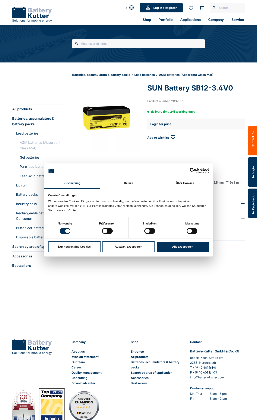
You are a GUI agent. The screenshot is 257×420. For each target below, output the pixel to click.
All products (22, 109)
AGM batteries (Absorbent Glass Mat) (40, 145)
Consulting (79, 378)
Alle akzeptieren (182, 246)
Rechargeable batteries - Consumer (35, 216)
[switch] (107, 231)
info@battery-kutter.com (207, 377)
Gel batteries (30, 157)
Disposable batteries (32, 237)
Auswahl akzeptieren (128, 246)
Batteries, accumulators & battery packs (33, 121)
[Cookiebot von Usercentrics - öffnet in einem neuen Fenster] (192, 170)
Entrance (137, 351)
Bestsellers (21, 266)
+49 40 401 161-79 (204, 372)
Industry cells (26, 204)
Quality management (86, 372)
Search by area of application (35, 247)
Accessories (22, 256)
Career (76, 367)
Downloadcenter (83, 383)
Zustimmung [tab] (72, 183)
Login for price (160, 124)
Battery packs (27, 194)
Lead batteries (27, 133)
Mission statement (85, 357)
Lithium (21, 185)
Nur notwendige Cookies (74, 246)
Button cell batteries (31, 228)
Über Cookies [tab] (185, 183)
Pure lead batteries (34, 167)
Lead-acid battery (34, 176)
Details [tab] (128, 183)
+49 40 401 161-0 (204, 367)
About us (78, 351)
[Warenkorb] (201, 8)
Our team (78, 362)
